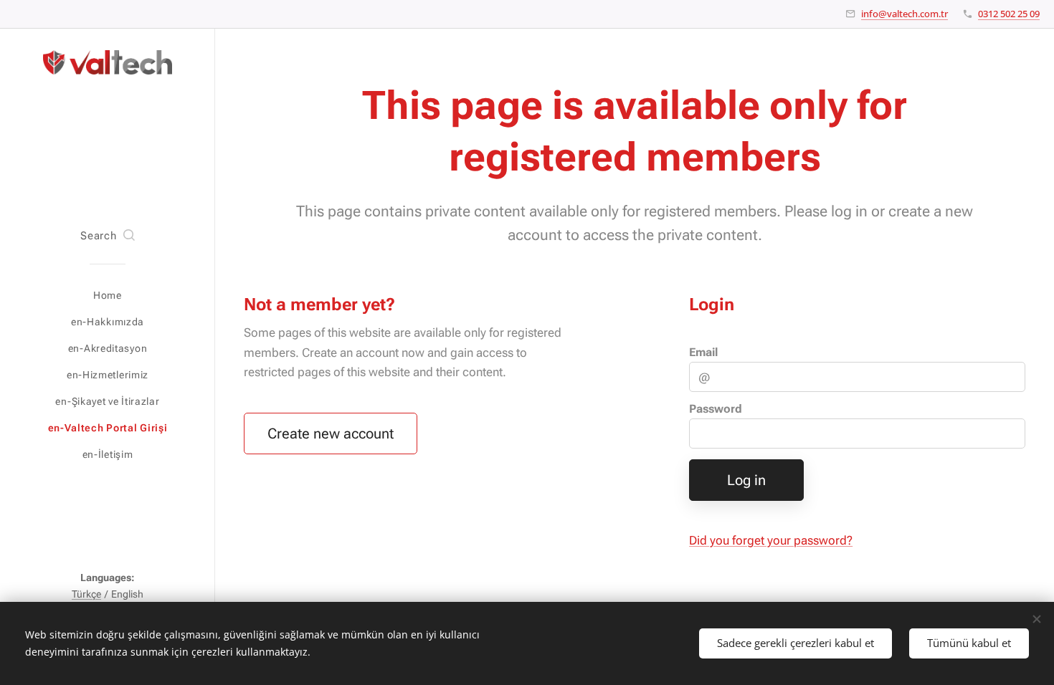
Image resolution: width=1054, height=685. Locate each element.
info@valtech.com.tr (904, 13)
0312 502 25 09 (1009, 13)
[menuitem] (107, 295)
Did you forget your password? (771, 540)
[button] (107, 236)
